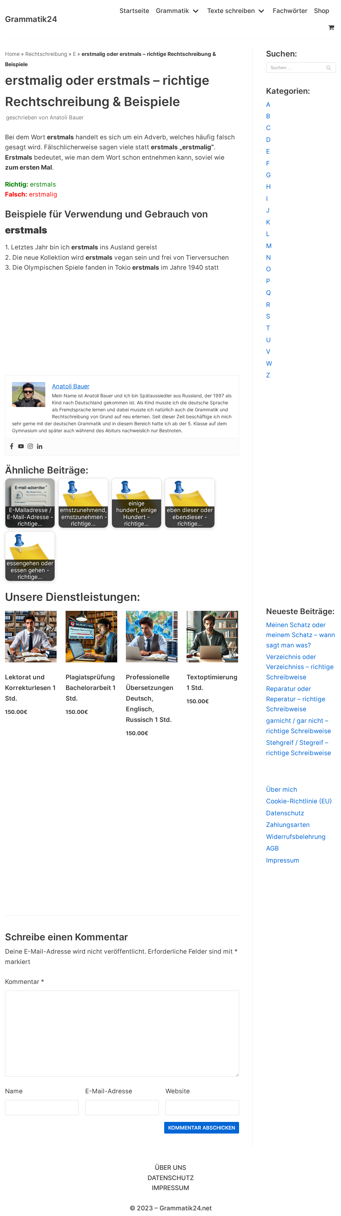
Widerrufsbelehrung (296, 837)
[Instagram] (30, 446)
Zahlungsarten (288, 825)
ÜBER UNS (170, 1167)
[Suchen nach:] (301, 67)
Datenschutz (285, 813)
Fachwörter (290, 11)
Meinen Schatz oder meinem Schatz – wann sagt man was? (300, 635)
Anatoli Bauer (67, 117)
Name (14, 1091)
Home (12, 54)
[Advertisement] (122, 325)
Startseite (134, 11)
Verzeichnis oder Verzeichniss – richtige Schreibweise (300, 667)
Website (178, 1091)
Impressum (282, 860)
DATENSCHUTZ (171, 1178)
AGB (272, 848)
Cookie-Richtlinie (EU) (299, 801)
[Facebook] (12, 446)
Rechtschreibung (46, 54)
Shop (321, 11)
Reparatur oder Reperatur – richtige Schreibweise (295, 699)
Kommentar (24, 982)
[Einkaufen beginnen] (332, 28)
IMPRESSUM (170, 1188)
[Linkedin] (40, 446)
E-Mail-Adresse (108, 1091)
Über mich (281, 789)
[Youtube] (21, 446)
